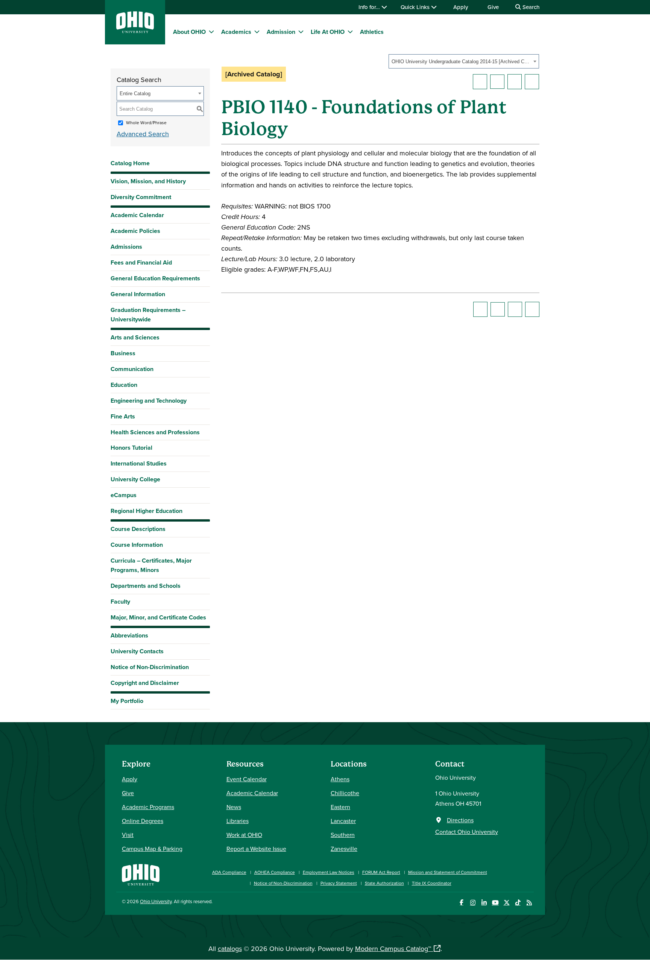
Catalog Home (130, 163)
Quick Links (416, 7)
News (233, 807)
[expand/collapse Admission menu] (301, 31)
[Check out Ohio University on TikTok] (517, 902)
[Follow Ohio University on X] (506, 902)
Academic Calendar (137, 215)
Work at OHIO (244, 835)
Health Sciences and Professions (155, 432)
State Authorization (384, 883)
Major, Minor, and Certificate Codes (158, 617)
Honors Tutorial (131, 447)
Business (123, 353)
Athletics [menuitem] (372, 31)
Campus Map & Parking (152, 848)
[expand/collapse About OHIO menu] (211, 31)
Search (530, 7)
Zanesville (344, 848)
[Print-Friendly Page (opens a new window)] (514, 81)
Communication (132, 369)
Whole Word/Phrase (146, 122)
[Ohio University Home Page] (140, 874)
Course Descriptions (138, 529)
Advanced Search (143, 133)
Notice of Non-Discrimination (150, 667)
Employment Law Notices (328, 872)
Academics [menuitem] (236, 31)
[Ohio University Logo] (135, 30)
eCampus (124, 495)
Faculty (120, 601)
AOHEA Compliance (274, 872)
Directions (460, 820)
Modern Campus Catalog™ (393, 948)
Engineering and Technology (149, 400)
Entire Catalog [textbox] (135, 93)
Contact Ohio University (466, 832)
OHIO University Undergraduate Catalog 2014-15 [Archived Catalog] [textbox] (461, 61)
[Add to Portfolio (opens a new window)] (480, 81)
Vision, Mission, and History (148, 181)
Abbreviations (129, 635)
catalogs (230, 948)
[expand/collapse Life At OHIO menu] (350, 31)
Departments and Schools (146, 585)
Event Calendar (246, 779)
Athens (340, 779)
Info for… (369, 7)
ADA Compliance (229, 872)
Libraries (237, 821)
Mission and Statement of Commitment (447, 872)
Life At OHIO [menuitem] (328, 31)
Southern (343, 835)
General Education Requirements (155, 278)
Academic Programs (148, 807)
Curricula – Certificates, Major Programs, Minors (151, 565)
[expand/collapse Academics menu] (257, 31)
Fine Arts (123, 416)
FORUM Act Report (381, 872)
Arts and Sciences (135, 337)
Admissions (126, 246)
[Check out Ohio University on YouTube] (495, 902)
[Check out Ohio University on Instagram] (472, 902)
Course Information (137, 544)
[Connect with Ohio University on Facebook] (461, 902)
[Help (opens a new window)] (532, 81)
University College (135, 479)
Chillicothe (345, 793)
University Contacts (137, 651)
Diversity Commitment (141, 197)
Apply (460, 7)
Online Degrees (142, 821)
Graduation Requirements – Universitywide (148, 315)
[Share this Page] (497, 82)
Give (493, 7)
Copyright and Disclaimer (145, 683)
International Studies (139, 463)
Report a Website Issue (256, 848)
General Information (138, 294)
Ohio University (156, 901)
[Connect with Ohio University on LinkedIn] (484, 902)
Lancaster (343, 821)
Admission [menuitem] (281, 31)
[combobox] (464, 61)
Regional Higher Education (146, 511)
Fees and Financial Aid (141, 262)
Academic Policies (135, 231)
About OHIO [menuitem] (189, 31)
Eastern (340, 807)
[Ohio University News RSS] (529, 902)
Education (124, 384)
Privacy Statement (338, 883)
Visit (128, 835)
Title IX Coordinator (431, 883)
